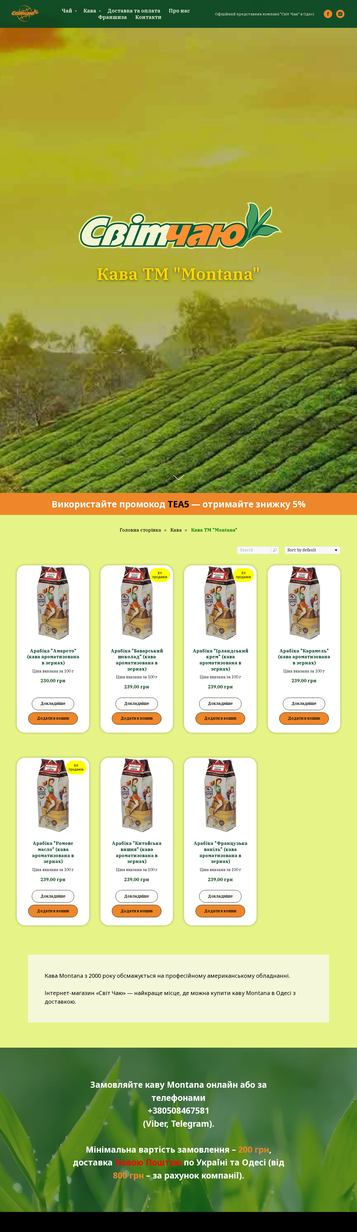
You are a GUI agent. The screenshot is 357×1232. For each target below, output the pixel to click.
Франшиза (112, 17)
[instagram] (340, 14)
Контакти (148, 17)
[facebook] (328, 14)
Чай (67, 11)
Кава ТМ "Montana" (214, 530)
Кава (90, 11)
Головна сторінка (140, 530)
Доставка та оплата (133, 11)
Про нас (179, 11)
